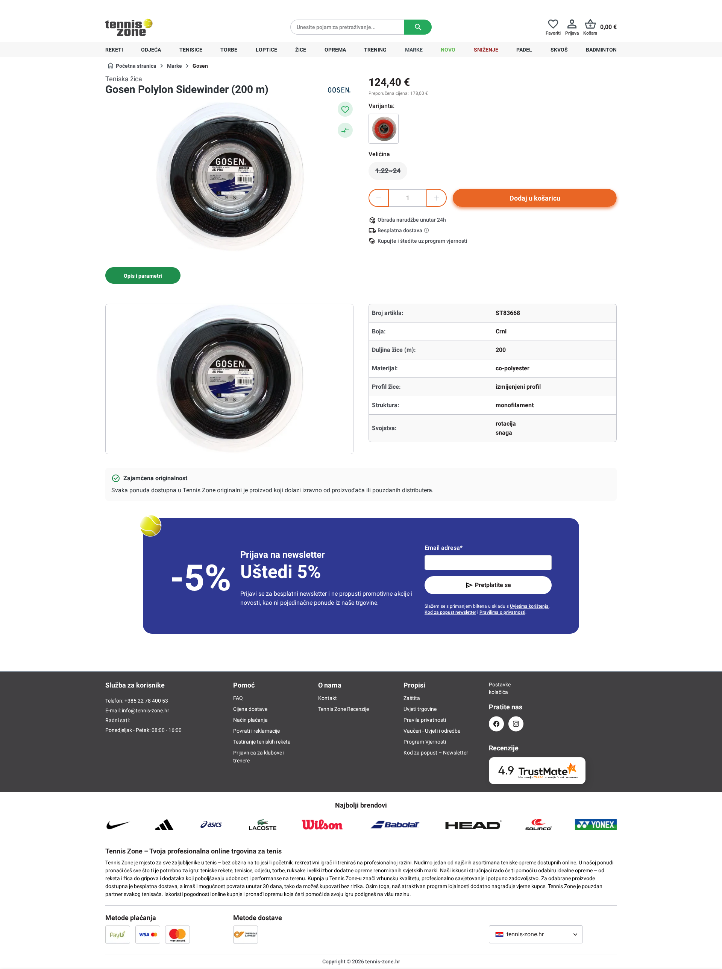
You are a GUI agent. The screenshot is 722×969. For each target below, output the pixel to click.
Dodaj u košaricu (535, 198)
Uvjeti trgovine (420, 709)
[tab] (142, 275)
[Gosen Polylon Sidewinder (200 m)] (384, 129)
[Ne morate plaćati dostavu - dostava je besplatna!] (427, 230)
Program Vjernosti (424, 742)
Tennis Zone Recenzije (343, 709)
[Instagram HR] (515, 724)
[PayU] (117, 934)
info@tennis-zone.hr (145, 710)
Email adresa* (444, 547)
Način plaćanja (250, 720)
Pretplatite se (493, 585)
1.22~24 (391, 173)
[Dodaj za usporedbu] (345, 130)
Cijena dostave (250, 709)
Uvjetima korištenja (529, 606)
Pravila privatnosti (424, 720)
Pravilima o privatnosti (502, 612)
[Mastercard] (177, 934)
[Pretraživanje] (418, 27)
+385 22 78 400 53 (152, 6)
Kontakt (327, 698)
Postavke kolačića (496, 688)
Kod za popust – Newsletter (435, 753)
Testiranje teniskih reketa (262, 742)
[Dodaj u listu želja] (345, 109)
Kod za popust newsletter (450, 612)
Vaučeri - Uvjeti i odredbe (431, 731)
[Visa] (147, 934)
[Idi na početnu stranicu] (129, 27)
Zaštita (411, 698)
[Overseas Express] (245, 934)
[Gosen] (338, 90)
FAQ (238, 698)
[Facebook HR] (496, 724)
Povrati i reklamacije (256, 731)
